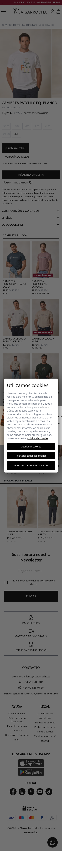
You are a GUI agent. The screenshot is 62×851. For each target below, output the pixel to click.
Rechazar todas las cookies (31, 455)
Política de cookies (37, 438)
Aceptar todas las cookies (31, 465)
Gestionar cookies (31, 446)
